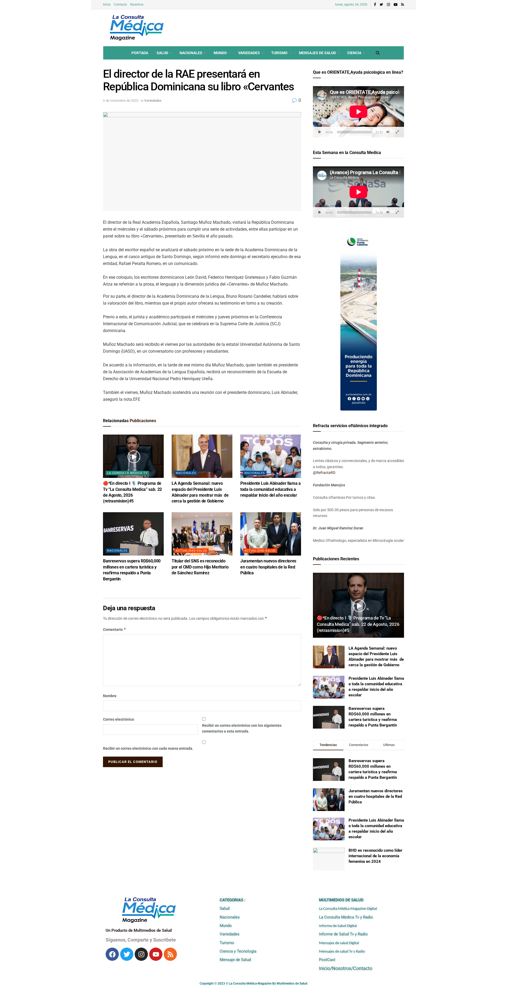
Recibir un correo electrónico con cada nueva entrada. (148, 748)
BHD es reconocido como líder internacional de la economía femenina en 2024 (375, 856)
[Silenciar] (388, 132)
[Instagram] (141, 954)
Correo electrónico (118, 719)
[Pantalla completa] (397, 132)
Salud (162, 53)
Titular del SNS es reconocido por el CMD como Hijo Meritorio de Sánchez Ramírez (200, 566)
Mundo (220, 53)
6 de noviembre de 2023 (120, 100)
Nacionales (191, 53)
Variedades (249, 53)
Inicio (107, 4)
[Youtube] (155, 954)
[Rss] (170, 954)
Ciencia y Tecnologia (238, 951)
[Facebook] (112, 954)
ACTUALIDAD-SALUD (191, 550)
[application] (358, 111)
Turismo (279, 53)
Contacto (120, 4)
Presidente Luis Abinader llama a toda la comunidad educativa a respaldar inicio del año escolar (270, 489)
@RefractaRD (324, 472)
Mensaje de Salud (235, 959)
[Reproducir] (319, 132)
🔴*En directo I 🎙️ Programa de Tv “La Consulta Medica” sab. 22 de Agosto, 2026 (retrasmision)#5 (358, 624)
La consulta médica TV (127, 473)
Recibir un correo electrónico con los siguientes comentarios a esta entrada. (241, 728)
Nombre (109, 696)
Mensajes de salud (317, 53)
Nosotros (136, 4)
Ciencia (354, 53)
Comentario (114, 629)
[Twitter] (126, 954)
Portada (140, 53)
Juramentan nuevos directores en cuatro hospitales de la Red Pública (268, 566)
